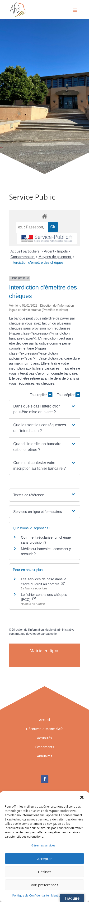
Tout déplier (66, 395)
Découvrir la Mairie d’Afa (44, 729)
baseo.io (51, 633)
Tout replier (39, 395)
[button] (82, 797)
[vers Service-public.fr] (47, 238)
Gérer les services (43, 845)
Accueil (44, 719)
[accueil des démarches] (45, 216)
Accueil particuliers (25, 251)
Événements (44, 747)
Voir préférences (44, 884)
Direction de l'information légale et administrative (43, 629)
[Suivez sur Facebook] (44, 779)
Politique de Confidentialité (30, 895)
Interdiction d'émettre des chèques (37, 262)
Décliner (44, 871)
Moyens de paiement (55, 257)
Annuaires (44, 756)
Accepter (44, 858)
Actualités (44, 738)
